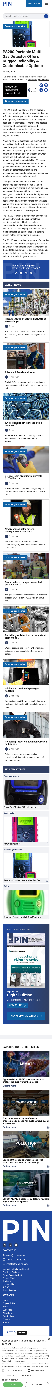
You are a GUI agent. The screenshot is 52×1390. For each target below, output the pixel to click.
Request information (16, 101)
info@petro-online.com (17, 1264)
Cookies (6, 1367)
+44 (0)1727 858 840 (16, 1255)
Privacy (6, 1381)
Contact (6, 1319)
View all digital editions (24, 1016)
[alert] (9, 1388)
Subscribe (7, 1310)
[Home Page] (7, 4)
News (5, 1306)
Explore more (9, 1086)
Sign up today (17, 1351)
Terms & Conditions (11, 1377)
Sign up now (34, 3)
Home (5, 1300)
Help (4, 1372)
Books (6, 1322)
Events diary (8, 1316)
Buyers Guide (9, 1303)
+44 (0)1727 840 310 (16, 1259)
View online (15, 1005)
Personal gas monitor (38, 79)
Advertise (7, 1313)
